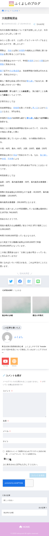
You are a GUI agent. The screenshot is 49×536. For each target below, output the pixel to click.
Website (14, 366)
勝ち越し (30, 81)
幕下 (2, 71)
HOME (26, 527)
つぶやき (17, 290)
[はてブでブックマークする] (29, 281)
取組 (9, 118)
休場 (4, 159)
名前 (6, 421)
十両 (41, 61)
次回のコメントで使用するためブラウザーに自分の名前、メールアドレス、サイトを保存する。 (26, 452)
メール (7, 431)
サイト (6, 441)
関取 (2, 64)
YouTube (5, 366)
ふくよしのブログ (27, 3)
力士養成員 (14, 71)
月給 (9, 50)
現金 (15, 155)
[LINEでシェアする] (38, 281)
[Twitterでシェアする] (11, 281)
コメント (8, 391)
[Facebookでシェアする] (20, 281)
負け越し (44, 155)
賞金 (2, 54)
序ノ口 (35, 108)
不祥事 (10, 159)
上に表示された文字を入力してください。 (21, 464)
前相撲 (16, 108)
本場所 (22, 50)
